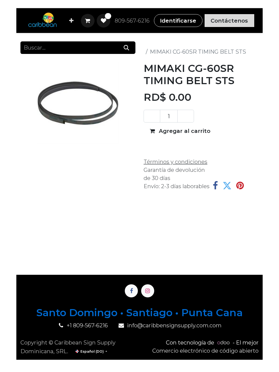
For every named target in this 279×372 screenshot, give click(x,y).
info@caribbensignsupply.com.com (174, 325)
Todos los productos (170, 43)
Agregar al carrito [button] (183, 131)
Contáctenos (229, 20)
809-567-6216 (132, 20)
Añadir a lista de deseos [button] (182, 145)
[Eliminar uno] (152, 116)
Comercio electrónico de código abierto (205, 350)
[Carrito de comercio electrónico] (88, 21)
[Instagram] (147, 290)
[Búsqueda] (126, 47)
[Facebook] (215, 185)
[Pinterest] (240, 185)
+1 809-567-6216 (87, 325)
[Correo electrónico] (252, 185)
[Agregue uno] (185, 116)
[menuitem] (71, 20)
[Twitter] (227, 185)
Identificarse (178, 20)
